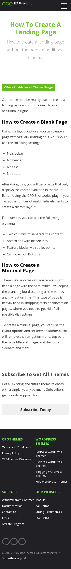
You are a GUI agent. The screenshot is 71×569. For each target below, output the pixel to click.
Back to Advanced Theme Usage (29, 87)
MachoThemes (11, 558)
